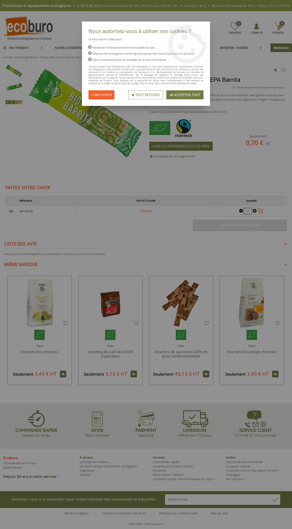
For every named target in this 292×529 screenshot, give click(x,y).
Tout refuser (147, 94)
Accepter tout (186, 94)
